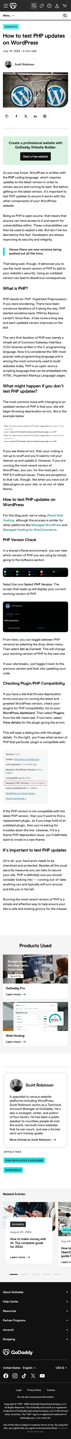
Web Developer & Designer (24, 1160)
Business (18, 1224)
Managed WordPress (46, 525)
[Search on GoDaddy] (65, 15)
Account (8, 1329)
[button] (14, 1274)
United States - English (17, 1367)
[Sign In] (57, 5)
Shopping (9, 1339)
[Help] (49, 5)
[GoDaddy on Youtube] (42, 1377)
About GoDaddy (13, 1292)
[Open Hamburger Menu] (4, 5)
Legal (18, 1390)
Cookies (51, 1390)
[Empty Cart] (64, 5)
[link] (16, 116)
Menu (6, 15)
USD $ (60, 1367)
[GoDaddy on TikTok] (24, 1377)
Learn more (17, 1257)
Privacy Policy (34, 1390)
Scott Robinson (24, 64)
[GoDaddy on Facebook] (6, 1377)
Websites (12, 26)
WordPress (13, 1170)
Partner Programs (14, 1320)
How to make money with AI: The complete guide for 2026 (28, 1243)
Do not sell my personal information (35, 1397)
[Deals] (41, 5)
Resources (9, 1310)
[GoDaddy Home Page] (18, 1352)
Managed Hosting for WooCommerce (29, 530)
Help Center (10, 1301)
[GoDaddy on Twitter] (33, 1377)
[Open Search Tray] (34, 5)
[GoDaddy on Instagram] (15, 1377)
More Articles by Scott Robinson (30, 1139)
